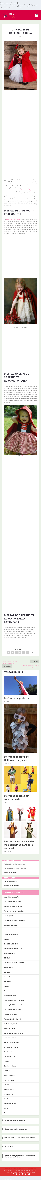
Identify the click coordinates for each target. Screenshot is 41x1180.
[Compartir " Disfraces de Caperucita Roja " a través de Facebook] (8, 652)
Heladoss (7, 1071)
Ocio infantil (8, 1052)
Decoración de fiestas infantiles (14, 920)
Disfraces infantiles (10, 925)
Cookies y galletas (10, 1066)
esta (25, 184)
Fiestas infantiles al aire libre (13, 1019)
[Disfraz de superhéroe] (20, 685)
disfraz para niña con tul (13, 219)
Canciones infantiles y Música (13, 1033)
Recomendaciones (10, 1103)
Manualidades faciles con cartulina (15, 1129)
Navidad (6, 939)
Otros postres (8, 1094)
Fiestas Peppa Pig (18, 1172)
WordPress (33, 1168)
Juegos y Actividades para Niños (14, 1005)
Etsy (22, 176)
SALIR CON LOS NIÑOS (11, 944)
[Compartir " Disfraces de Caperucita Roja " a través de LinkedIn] (24, 652)
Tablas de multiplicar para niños (14, 1120)
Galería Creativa (9, 1089)
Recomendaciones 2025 (11, 885)
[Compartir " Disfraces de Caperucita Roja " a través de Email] (27, 652)
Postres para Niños (10, 1056)
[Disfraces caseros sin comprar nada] (20, 779)
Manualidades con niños (11, 897)
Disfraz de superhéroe (17, 698)
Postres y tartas (9, 916)
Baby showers (8, 967)
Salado (6, 1099)
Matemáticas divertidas (11, 1047)
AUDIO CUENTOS (9, 953)
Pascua (6, 991)
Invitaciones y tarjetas (11, 1024)
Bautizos (7, 972)
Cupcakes (7, 1085)
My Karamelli (8, 1146)
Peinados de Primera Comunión (14, 1000)
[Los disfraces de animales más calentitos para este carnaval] (20, 821)
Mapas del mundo (9, 1028)
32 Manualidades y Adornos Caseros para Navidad (20, 1138)
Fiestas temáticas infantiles (13, 906)
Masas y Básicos (9, 1075)
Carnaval (7, 977)
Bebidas (6, 1061)
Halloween (7, 981)
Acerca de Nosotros (10, 872)
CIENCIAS (7, 958)
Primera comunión (10, 995)
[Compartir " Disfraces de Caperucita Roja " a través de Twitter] (12, 652)
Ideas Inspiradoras (10, 930)
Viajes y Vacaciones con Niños (13, 948)
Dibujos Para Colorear (11, 881)
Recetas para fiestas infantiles (14, 911)
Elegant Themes (17, 1168)
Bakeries (7, 1113)
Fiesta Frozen (9, 1172)
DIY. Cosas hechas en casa (12, 901)
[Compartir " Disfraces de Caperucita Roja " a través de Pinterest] (20, 652)
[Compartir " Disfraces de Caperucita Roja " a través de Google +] (16, 652)
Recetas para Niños (31, 1170)
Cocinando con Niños (11, 934)
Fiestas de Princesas (10, 1014)
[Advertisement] (20, 112)
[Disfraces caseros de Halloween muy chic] (20, 728)
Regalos (6, 1108)
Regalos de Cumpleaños (11, 1042)
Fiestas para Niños (8, 1170)
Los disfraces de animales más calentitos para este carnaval (19, 845)
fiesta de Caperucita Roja (23, 190)
